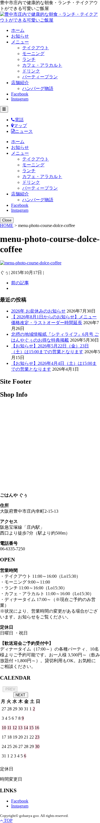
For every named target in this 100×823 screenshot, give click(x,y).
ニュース (24, 131)
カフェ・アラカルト (42, 65)
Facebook (19, 94)
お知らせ (20, 36)
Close (6, 220)
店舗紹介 (20, 82)
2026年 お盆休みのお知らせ (38, 311)
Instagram (19, 99)
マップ (20, 125)
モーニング (33, 53)
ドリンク (31, 71)
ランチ (29, 59)
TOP (7, 820)
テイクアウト (35, 47)
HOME (6, 225)
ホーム (17, 30)
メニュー (20, 42)
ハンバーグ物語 (37, 88)
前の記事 (20, 282)
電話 (19, 119)
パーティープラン (40, 76)
